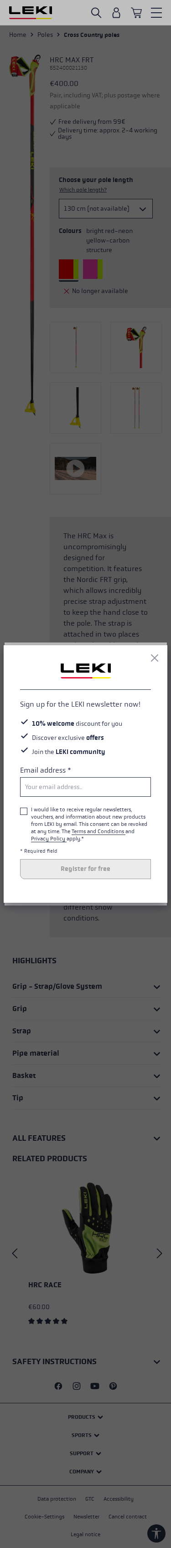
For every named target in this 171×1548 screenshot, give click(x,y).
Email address (45, 770)
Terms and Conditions (98, 831)
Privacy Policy (49, 838)
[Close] (154, 658)
